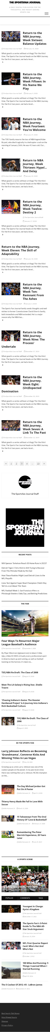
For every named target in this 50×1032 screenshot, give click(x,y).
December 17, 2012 (30, 916)
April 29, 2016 (28, 976)
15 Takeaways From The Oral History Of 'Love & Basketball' (32, 818)
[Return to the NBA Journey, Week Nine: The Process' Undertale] (11, 335)
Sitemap (5, 1021)
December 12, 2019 (32, 438)
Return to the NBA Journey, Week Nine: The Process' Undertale (23, 339)
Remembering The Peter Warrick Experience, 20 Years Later (31, 835)
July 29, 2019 (37, 842)
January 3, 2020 (31, 304)
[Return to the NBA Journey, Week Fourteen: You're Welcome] (11, 123)
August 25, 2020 (29, 676)
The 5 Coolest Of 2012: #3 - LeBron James (22, 984)
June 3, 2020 (30, 889)
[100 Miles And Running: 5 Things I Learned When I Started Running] (11, 963)
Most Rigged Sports (9, 1017)
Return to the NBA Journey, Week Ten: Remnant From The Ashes (33, 291)
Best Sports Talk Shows (10, 1013)
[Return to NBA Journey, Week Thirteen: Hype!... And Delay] (11, 165)
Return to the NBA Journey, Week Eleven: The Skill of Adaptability (21, 250)
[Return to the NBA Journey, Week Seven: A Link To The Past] (11, 425)
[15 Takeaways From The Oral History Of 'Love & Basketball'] (8, 818)
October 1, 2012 (29, 956)
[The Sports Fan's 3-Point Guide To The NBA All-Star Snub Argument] (11, 923)
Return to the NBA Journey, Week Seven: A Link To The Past (34, 427)
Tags (41, 898)
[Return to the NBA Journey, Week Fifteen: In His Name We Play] (11, 78)
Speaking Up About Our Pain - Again (20, 886)
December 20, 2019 (32, 396)
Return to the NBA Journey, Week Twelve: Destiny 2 (32, 207)
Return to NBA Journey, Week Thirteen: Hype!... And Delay (35, 165)
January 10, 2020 (31, 259)
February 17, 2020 (39, 823)
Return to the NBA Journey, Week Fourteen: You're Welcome (34, 124)
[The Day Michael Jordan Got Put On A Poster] (8, 789)
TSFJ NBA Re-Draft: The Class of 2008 (20, 672)
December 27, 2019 (32, 351)
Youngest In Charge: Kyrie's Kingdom (33, 908)
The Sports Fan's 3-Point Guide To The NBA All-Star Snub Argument (35, 926)
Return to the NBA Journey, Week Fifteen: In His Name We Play (34, 81)
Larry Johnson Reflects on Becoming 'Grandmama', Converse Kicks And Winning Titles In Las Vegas (24, 754)
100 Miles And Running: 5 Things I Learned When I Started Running (35, 966)
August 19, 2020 (29, 710)
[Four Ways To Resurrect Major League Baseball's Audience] (25, 623)
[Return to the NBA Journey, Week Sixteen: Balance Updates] (11, 36)
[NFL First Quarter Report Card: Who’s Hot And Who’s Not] (11, 943)
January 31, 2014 (29, 936)
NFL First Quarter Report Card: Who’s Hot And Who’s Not (35, 946)
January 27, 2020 (31, 135)
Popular (9, 898)
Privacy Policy (7, 1025)
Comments (25, 898)
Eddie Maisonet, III (24, 793)
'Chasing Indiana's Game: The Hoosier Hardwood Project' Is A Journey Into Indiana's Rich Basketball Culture (25, 703)
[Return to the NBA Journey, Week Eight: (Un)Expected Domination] (11, 380)
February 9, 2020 (31, 93)
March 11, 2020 (23, 808)
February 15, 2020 (32, 49)
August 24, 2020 (29, 691)
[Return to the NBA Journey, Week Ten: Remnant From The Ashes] (11, 289)
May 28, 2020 (28, 762)
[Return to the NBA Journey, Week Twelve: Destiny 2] (11, 207)
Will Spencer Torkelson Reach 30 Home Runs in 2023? (24, 563)
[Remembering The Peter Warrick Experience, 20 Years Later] (8, 834)
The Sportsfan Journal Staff (12, 49)
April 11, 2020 (37, 793)
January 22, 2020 (31, 176)
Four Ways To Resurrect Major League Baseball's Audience (20, 642)
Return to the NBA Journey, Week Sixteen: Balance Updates (34, 38)
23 (39, 463)
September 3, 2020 (30, 648)
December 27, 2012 (23, 989)
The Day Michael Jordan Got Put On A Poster (31, 788)
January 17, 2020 (30, 221)
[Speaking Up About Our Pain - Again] (25, 879)
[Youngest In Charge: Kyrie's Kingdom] (11, 906)
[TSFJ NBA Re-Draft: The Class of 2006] (8, 721)
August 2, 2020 (23, 728)
